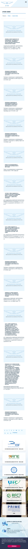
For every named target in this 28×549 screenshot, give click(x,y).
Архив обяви (15, 15)
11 (19, 430)
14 (7, 433)
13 (4, 433)
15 (10, 433)
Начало (4, 15)
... (12, 432)
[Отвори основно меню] (25, 2)
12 (21, 430)
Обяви (9, 15)
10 (16, 430)
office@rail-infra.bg (13, 532)
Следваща (15, 432)
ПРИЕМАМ (14, 546)
